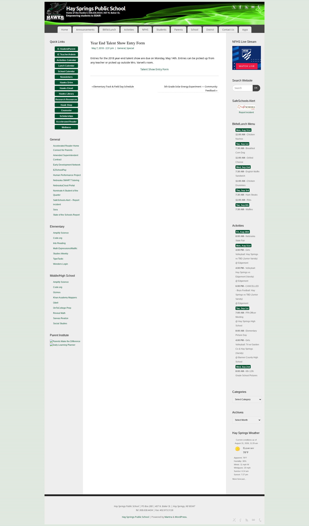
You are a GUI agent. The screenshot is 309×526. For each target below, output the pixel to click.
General (121, 48)
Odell (55, 303)
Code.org (57, 238)
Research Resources (66, 99)
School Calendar (66, 71)
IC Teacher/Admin (66, 54)
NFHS (145, 29)
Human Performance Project (67, 175)
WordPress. (181, 516)
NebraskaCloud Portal (64, 185)
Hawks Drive (66, 82)
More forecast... (239, 478)
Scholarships (66, 116)
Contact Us (228, 29)
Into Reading (59, 243)
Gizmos (56, 292)
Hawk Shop (66, 105)
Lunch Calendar (66, 66)
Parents (178, 29)
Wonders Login (60, 264)
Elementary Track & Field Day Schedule (113, 86)
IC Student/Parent (66, 49)
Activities (129, 29)
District (210, 29)
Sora (55, 209)
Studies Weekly (60, 253)
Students (161, 29)
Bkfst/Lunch (109, 29)
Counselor (66, 110)
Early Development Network (66, 165)
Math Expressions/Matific (65, 248)
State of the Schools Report (66, 215)
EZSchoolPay (59, 170)
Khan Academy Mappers (65, 297)
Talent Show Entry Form (154, 69)
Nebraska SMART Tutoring (66, 180)
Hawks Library (66, 94)
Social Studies (60, 323)
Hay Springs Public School (135, 516)
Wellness (66, 127)
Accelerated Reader (66, 121)
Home (64, 29)
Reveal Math (59, 313)
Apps (245, 29)
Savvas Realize (60, 318)
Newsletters (66, 77)
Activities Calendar (66, 60)
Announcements (85, 29)
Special (130, 48)
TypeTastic (58, 259)
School (194, 29)
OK (255, 88)
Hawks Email (66, 88)
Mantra (168, 516)
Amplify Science (61, 233)
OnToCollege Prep (62, 308)
